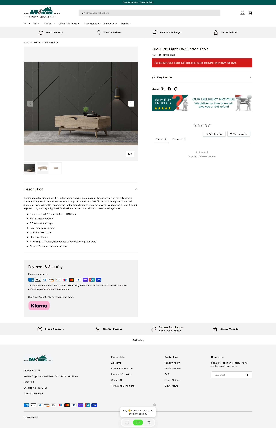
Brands (124, 23)
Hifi (35, 23)
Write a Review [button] (240, 133)
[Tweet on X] (163, 89)
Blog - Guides (172, 380)
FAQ (167, 374)
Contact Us (117, 380)
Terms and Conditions (122, 385)
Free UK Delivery (130, 2)
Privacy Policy (172, 362)
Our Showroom (173, 368)
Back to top (138, 340)
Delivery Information (122, 368)
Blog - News (171, 385)
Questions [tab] (177, 138)
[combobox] (149, 13)
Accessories (90, 23)
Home (26, 42)
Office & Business (68, 23)
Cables (47, 23)
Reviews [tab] (159, 138)
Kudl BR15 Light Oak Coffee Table (44, 42)
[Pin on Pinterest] (175, 89)
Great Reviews (146, 2)
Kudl (154, 55)
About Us (116, 362)
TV (25, 23)
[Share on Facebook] (169, 89)
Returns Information (121, 374)
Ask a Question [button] (215, 133)
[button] (250, 13)
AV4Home (34, 417)
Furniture (109, 23)
